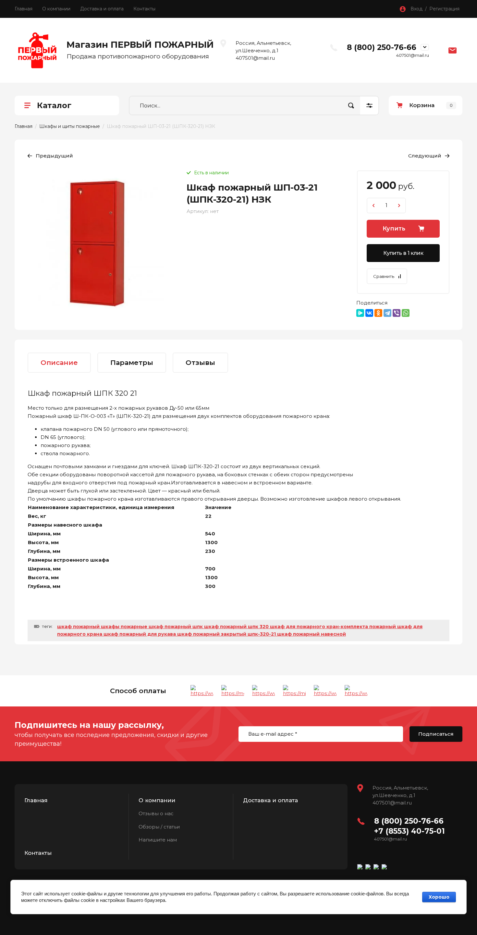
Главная (23, 9)
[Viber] (396, 313)
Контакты (144, 9)
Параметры (131, 362)
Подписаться (436, 734)
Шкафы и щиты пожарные (69, 126)
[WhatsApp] (406, 313)
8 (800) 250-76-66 (381, 47)
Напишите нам (158, 840)
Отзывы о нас (156, 813)
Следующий (424, 156)
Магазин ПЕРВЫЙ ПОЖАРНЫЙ (140, 44)
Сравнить (383, 276)
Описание (59, 362)
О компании (56, 9)
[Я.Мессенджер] (360, 313)
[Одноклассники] (378, 313)
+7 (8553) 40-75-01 (409, 831)
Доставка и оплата (102, 9)
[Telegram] (387, 313)
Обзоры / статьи (159, 827)
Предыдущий (54, 156)
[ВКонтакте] (369, 313)
